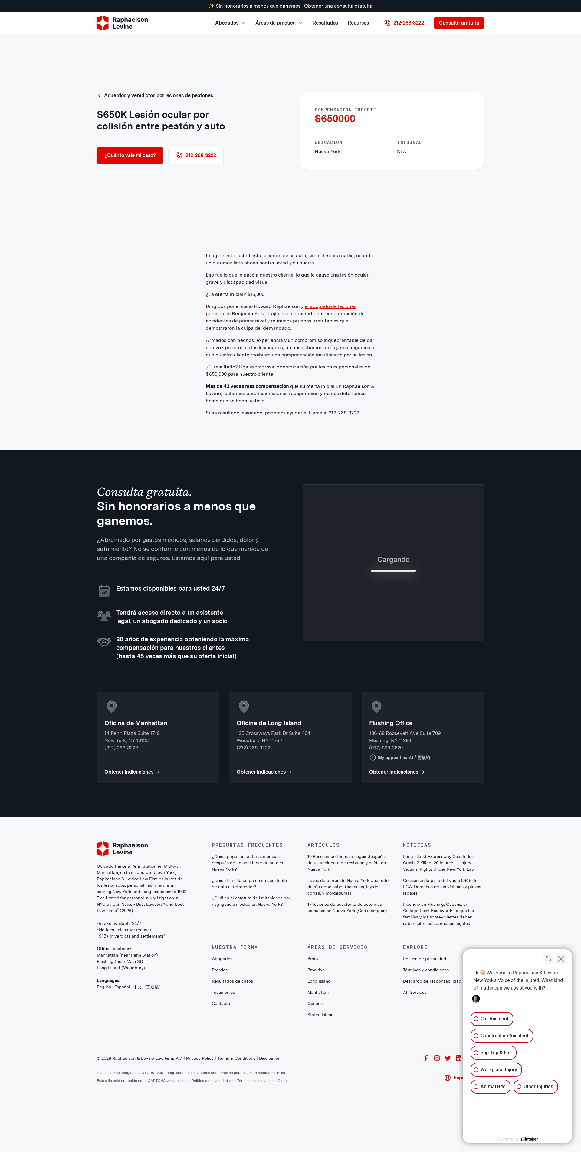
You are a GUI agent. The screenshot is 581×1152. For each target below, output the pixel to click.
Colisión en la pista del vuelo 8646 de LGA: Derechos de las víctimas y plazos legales (442, 975)
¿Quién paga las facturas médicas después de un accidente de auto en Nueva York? (248, 952)
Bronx (313, 1047)
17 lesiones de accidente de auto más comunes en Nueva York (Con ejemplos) (347, 996)
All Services (415, 1081)
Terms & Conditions (236, 1147)
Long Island (319, 1070)
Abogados (222, 1047)
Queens (315, 1092)
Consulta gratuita (459, 23)
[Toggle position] (548, 959)
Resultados (325, 23)
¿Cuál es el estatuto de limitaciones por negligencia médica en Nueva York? (251, 990)
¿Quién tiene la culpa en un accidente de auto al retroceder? (249, 972)
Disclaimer (269, 1147)
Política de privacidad (424, 1047)
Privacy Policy (200, 1147)
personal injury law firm (150, 974)
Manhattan (318, 1081)
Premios (220, 1058)
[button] (230, 23)
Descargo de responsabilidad (432, 1070)
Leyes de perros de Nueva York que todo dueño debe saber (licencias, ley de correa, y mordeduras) (348, 975)
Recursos (358, 23)
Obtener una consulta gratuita (338, 6)
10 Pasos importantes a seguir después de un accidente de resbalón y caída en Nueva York (346, 952)
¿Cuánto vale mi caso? (130, 155)
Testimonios (223, 1081)
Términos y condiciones (426, 1058)
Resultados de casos (232, 1070)
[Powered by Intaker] (529, 1139)
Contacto (221, 1092)
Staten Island (320, 1103)
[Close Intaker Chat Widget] (561, 959)
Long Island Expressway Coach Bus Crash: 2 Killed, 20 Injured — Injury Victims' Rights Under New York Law (439, 952)
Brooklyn (316, 1058)
